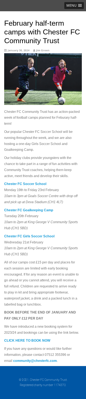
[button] (74, 5)
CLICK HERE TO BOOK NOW (27, 340)
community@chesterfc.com (35, 360)
